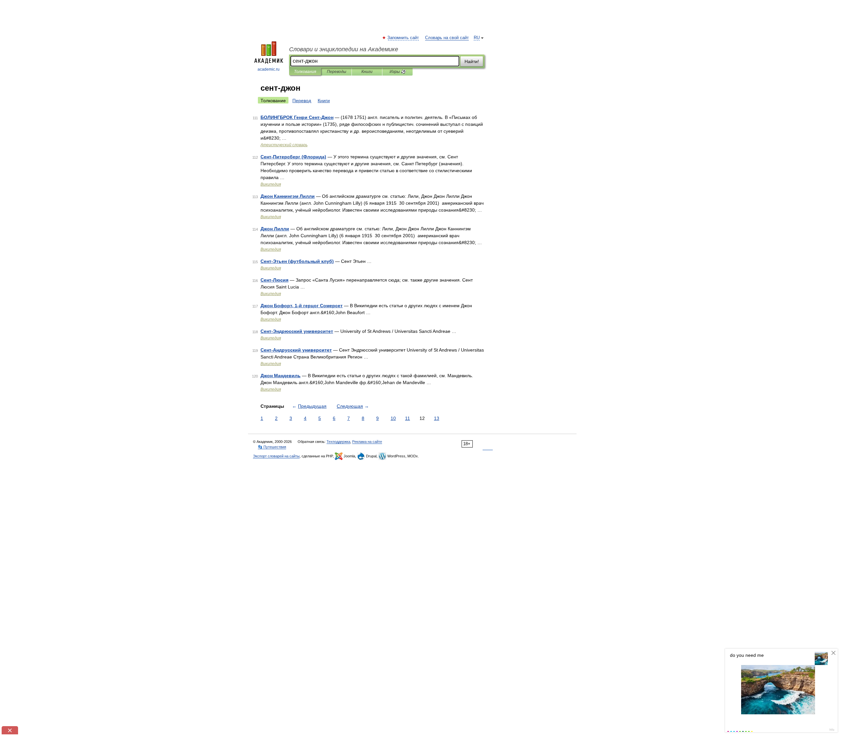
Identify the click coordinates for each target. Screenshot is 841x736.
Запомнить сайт (403, 37)
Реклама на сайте (367, 442)
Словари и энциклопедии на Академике (343, 49)
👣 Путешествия (272, 447)
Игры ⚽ (398, 71)
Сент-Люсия (274, 280)
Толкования (305, 71)
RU (477, 37)
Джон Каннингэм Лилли (288, 196)
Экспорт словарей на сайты (276, 456)
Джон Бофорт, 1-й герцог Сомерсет (302, 305)
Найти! (472, 61)
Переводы (336, 71)
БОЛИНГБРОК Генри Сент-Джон (297, 117)
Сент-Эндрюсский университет (297, 331)
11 (407, 418)
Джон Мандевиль (281, 375)
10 (393, 418)
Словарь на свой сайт (447, 37)
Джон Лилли (275, 228)
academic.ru (269, 69)
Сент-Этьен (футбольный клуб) (297, 261)
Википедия (271, 184)
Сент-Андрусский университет (296, 350)
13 (436, 418)
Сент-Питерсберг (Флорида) (293, 156)
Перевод (301, 100)
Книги (367, 71)
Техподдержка (338, 442)
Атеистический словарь (284, 145)
